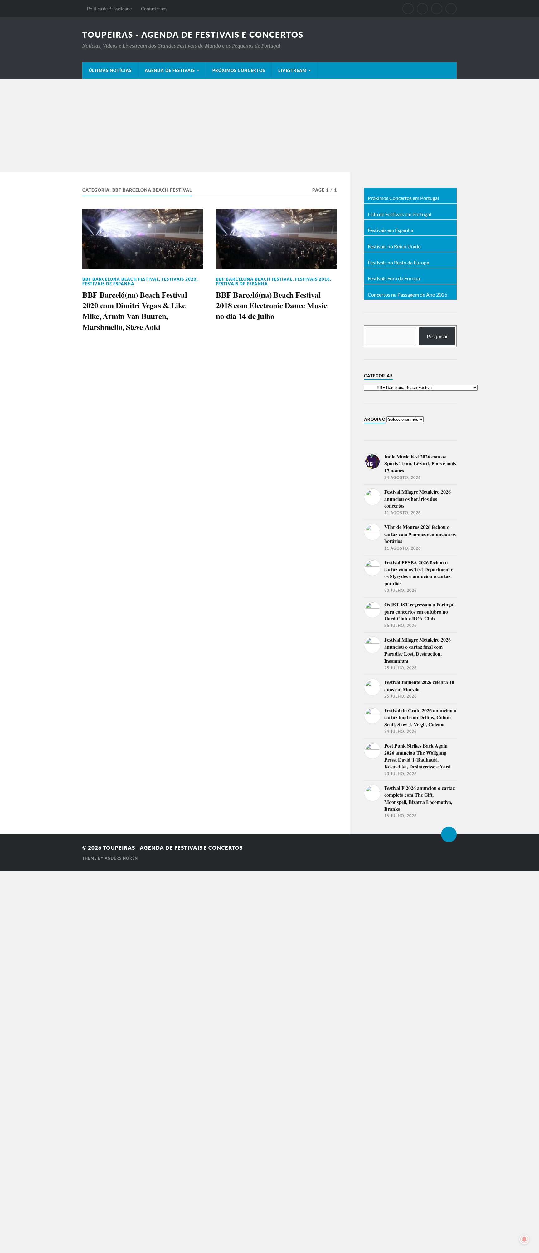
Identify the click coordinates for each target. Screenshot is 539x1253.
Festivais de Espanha (108, 283)
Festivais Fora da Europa (394, 278)
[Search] (451, 8)
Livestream (292, 70)
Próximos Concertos (238, 70)
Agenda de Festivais (170, 70)
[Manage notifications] (524, 1239)
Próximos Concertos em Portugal (403, 198)
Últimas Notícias (110, 70)
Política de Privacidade (109, 8)
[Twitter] (422, 8)
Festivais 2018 (312, 279)
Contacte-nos (154, 8)
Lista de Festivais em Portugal (399, 214)
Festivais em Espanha (390, 230)
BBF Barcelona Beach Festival (120, 279)
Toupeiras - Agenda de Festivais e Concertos (192, 34)
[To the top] (449, 834)
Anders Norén (121, 858)
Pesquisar (437, 336)
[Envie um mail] (436, 8)
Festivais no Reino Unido (394, 246)
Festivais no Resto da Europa (398, 262)
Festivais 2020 (179, 279)
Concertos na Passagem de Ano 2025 (407, 294)
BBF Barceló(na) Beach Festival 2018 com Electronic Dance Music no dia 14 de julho (271, 305)
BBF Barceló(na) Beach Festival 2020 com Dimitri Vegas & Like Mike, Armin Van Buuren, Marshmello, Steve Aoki (134, 310)
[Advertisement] (269, 125)
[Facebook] (408, 8)
